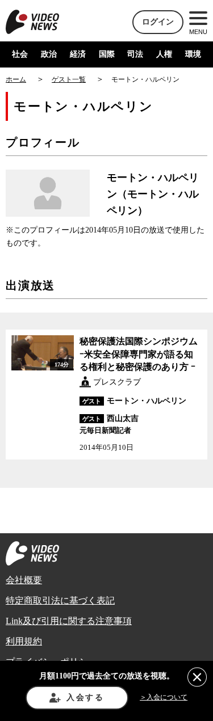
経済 (78, 54)
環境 (193, 54)
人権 (164, 54)
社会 (20, 54)
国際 (107, 54)
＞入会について (163, 697)
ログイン (158, 22)
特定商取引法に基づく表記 (60, 600)
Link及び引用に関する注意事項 (69, 621)
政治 (49, 54)
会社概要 (24, 580)
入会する (85, 697)
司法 (135, 54)
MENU (198, 31)
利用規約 (24, 641)
